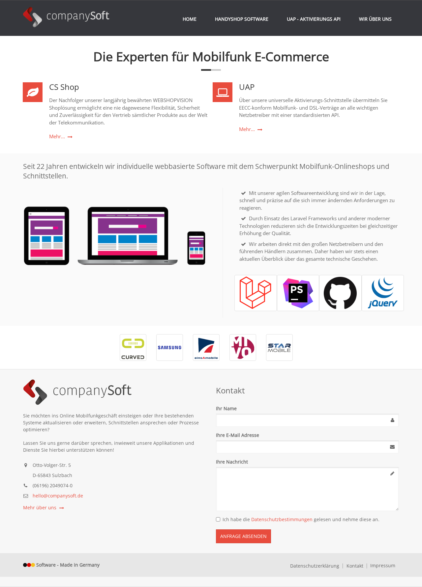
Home (189, 19)
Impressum (382, 565)
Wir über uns (375, 19)
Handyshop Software (241, 19)
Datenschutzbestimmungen (282, 519)
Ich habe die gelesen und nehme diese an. (301, 519)
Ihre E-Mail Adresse (237, 435)
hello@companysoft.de (58, 496)
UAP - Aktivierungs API (314, 19)
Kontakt (355, 566)
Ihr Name (226, 408)
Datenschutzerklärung (314, 566)
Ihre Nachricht (232, 462)
